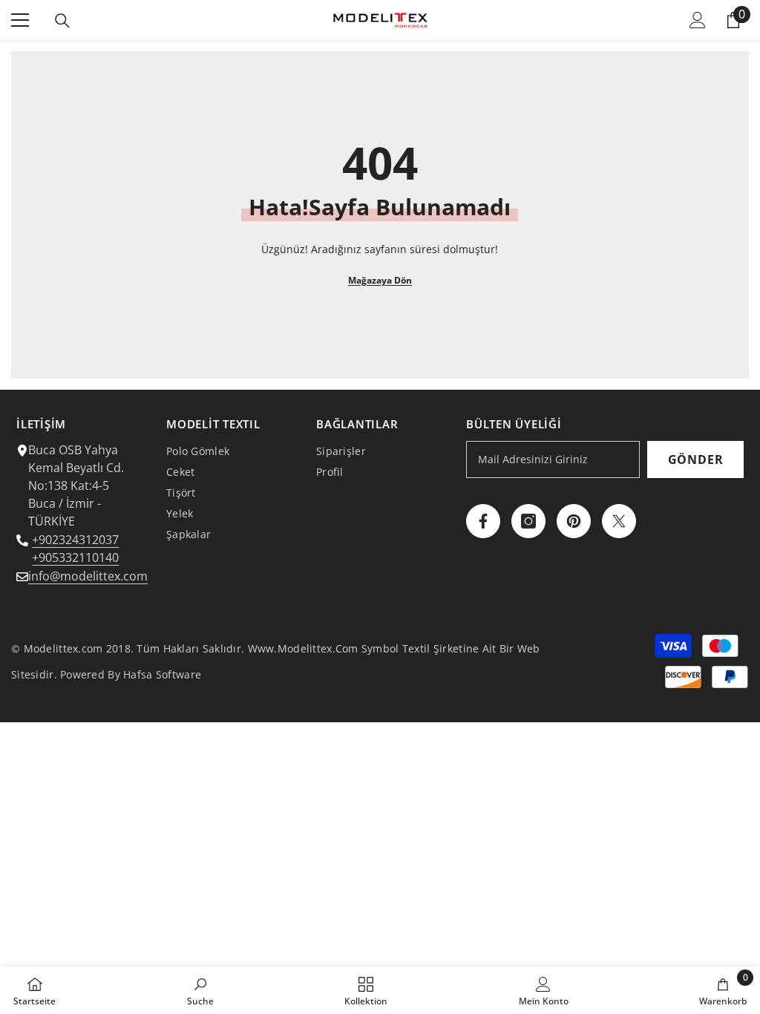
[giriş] (697, 20)
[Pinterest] (574, 521)
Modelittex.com (63, 648)
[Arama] (62, 21)
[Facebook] (483, 521)
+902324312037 (75, 539)
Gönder (696, 459)
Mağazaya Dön (380, 280)
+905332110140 (75, 557)
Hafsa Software (162, 674)
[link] (200, 990)
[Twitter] (619, 521)
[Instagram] (528, 521)
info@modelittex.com (88, 576)
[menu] (20, 20)
